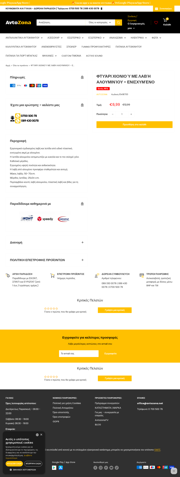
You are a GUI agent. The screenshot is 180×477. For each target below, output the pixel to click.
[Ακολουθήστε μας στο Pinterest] (106, 468)
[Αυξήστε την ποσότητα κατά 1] (131, 114)
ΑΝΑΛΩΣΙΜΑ (116, 37)
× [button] (41, 435)
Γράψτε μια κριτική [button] (115, 310)
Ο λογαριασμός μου (136, 26)
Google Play (122, 2)
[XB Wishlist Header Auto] (156, 22)
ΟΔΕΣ (157, 449)
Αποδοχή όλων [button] (14, 463)
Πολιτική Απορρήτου (63, 407)
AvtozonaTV (101, 420)
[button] (24, 469)
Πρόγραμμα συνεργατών (107, 403)
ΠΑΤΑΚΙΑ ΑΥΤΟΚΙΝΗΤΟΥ (129, 46)
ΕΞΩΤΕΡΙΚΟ (94, 37)
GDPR (56, 421)
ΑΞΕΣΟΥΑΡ (53, 37)
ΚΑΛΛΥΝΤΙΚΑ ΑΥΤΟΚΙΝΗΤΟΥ (21, 46)
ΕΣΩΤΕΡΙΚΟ (74, 37)
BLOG (98, 424)
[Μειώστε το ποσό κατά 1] (113, 114)
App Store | (20, 2)
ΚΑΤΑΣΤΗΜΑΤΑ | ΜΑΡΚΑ (108, 407)
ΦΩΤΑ (155, 37)
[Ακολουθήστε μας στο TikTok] (117, 468)
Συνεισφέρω (166, 8)
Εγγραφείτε (110, 353)
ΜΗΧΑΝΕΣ (48, 55)
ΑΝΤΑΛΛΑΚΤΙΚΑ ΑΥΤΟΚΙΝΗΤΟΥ (23, 37)
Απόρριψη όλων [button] (33, 463)
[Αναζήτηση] (118, 22)
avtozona (101, 94)
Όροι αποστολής (61, 412)
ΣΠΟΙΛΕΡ (71, 46)
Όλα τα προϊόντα (20, 65)
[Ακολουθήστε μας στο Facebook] (95, 468)
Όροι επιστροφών (61, 416)
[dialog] (24, 452)
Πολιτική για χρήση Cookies (67, 403)
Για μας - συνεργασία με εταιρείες (107, 414)
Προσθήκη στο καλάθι (134, 124)
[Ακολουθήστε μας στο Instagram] (101, 468)
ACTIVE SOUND (94, 55)
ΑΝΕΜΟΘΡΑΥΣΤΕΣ (51, 46)
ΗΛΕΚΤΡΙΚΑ (137, 37)
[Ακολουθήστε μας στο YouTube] (111, 468)
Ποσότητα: (102, 114)
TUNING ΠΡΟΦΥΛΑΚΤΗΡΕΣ (96, 46)
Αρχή (8, 65)
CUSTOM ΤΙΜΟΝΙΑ (71, 55)
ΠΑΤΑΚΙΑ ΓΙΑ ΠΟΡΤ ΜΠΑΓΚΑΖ (21, 55)
